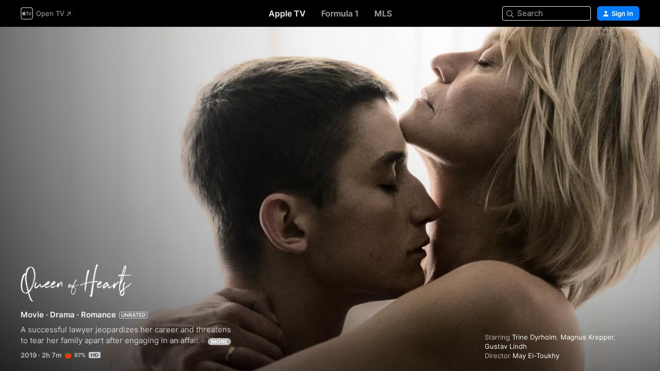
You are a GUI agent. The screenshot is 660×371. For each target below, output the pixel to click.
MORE (219, 341)
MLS (383, 13)
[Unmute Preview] (632, 47)
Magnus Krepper (587, 337)
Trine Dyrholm (534, 337)
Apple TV (287, 13)
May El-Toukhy (536, 355)
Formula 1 (340, 13)
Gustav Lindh (506, 346)
